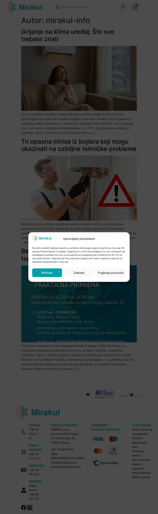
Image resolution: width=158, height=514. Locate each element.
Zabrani (79, 272)
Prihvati (47, 272)
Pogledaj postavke (111, 272)
